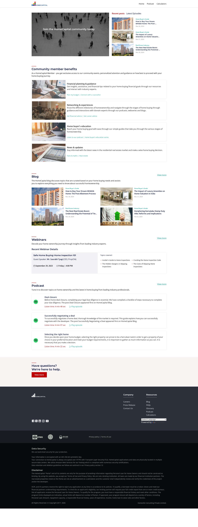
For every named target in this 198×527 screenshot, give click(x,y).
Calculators (161, 4)
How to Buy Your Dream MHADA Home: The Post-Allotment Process (145, 22)
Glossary (150, 408)
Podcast (150, 4)
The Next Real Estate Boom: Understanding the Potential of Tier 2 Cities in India (148, 48)
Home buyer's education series (97, 137)
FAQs (148, 405)
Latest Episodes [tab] (133, 13)
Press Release (129, 405)
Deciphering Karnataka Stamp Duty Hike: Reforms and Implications (149, 212)
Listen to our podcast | (75, 137)
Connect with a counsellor (91, 95)
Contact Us (128, 408)
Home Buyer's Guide (142, 19)
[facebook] (33, 421)
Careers (126, 401)
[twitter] (36, 421)
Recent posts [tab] (118, 13)
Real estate (83, 156)
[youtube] (47, 421)
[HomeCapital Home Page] (39, 3)
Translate (160, 422)
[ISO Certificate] (38, 436)
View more (161, 175)
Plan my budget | (73, 95)
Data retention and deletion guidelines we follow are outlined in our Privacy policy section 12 (67, 465)
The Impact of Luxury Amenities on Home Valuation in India (147, 35)
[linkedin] (39, 421)
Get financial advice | (75, 116)
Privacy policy (94, 437)
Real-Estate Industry (142, 45)
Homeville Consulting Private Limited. (152, 503)
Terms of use (106, 437)
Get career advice (90, 116)
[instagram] (43, 421)
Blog (148, 401)
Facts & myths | (73, 156)
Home (141, 4)
